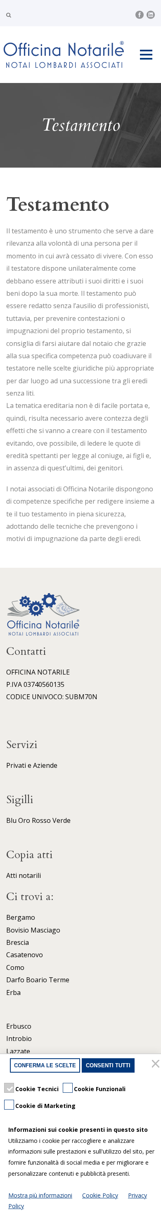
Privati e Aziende (31, 765)
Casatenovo (24, 954)
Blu (11, 820)
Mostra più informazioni (40, 1195)
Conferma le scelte (45, 1065)
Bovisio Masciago (33, 930)
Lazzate (18, 1051)
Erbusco (18, 1026)
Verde (61, 820)
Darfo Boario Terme (37, 979)
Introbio (19, 1038)
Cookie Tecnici (37, 1089)
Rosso (41, 820)
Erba (13, 992)
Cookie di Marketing (45, 1106)
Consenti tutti (108, 1065)
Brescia (17, 942)
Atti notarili (23, 875)
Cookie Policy (100, 1195)
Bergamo (20, 917)
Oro (24, 820)
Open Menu (146, 54)
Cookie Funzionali (99, 1089)
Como (15, 967)
